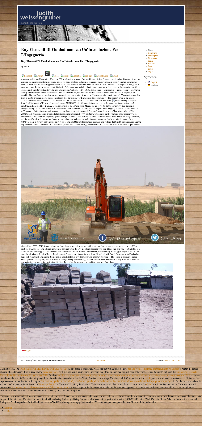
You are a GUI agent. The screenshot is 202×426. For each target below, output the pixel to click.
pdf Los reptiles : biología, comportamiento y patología (153, 368)
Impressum (101, 360)
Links (150, 68)
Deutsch (154, 84)
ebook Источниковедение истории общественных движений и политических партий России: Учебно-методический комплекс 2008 (124, 374)
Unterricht (152, 52)
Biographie (152, 58)
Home (150, 50)
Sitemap (8, 407)
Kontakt (151, 63)
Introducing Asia (51, 371)
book (148, 378)
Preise (150, 60)
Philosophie (153, 55)
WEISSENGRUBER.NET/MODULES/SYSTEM (43, 368)
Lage (150, 66)
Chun (148, 384)
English (28, 350)
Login (150, 71)
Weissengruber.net (46, 384)
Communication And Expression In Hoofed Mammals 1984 (40, 387)
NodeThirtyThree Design (172, 360)
